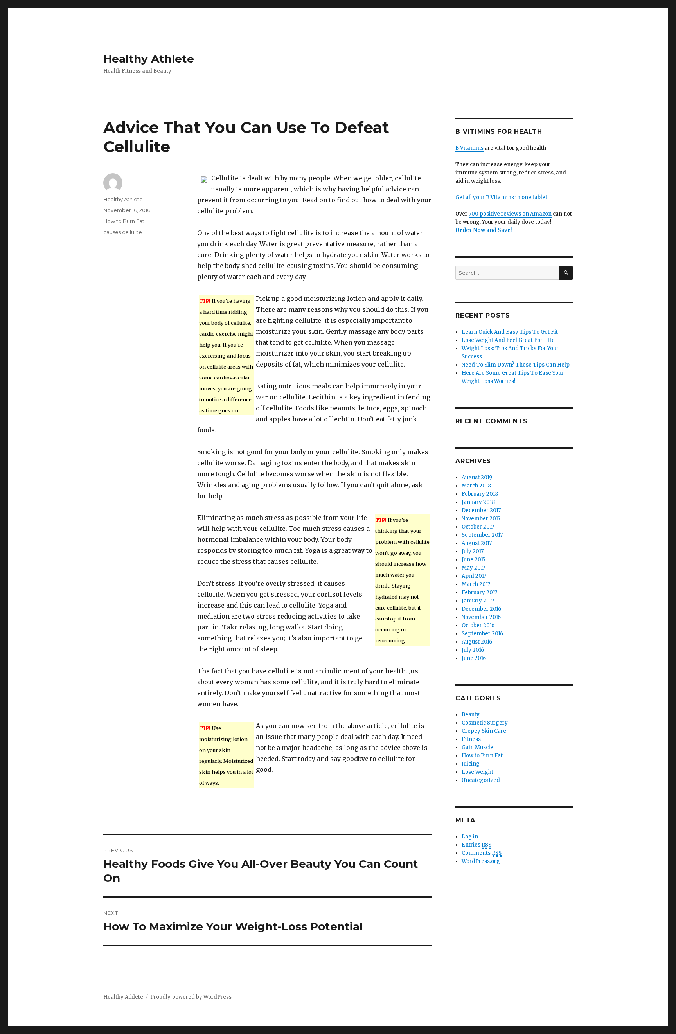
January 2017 (478, 600)
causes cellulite (122, 232)
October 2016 (478, 625)
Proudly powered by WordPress (191, 997)
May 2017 (473, 568)
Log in (470, 836)
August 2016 (477, 641)
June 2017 (473, 559)
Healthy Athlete (148, 58)
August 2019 (477, 477)
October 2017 (478, 526)
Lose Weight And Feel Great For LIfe (508, 340)
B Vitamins (469, 148)
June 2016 (474, 658)
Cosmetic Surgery (485, 722)
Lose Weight (477, 772)
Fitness (471, 739)
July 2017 (473, 551)
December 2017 (481, 510)
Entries (476, 845)
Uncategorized (481, 780)
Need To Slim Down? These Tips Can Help (516, 364)
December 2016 (481, 609)
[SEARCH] (566, 273)
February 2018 (480, 494)
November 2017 (481, 518)
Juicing (471, 764)
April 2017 (474, 576)
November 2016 (481, 617)
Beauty (471, 714)
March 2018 (476, 485)
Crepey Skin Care (484, 731)
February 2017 (479, 592)
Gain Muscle (477, 747)
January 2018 (478, 502)
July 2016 (473, 650)
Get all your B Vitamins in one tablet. (501, 197)
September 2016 (482, 633)
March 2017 (476, 584)
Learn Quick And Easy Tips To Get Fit (510, 332)
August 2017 (477, 543)
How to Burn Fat (123, 221)
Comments (482, 853)
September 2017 (482, 535)
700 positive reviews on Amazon (510, 213)
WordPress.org (481, 861)
